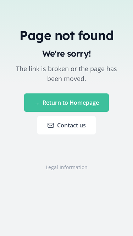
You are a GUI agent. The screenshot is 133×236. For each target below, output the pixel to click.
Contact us (71, 125)
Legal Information (67, 167)
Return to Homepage (66, 103)
